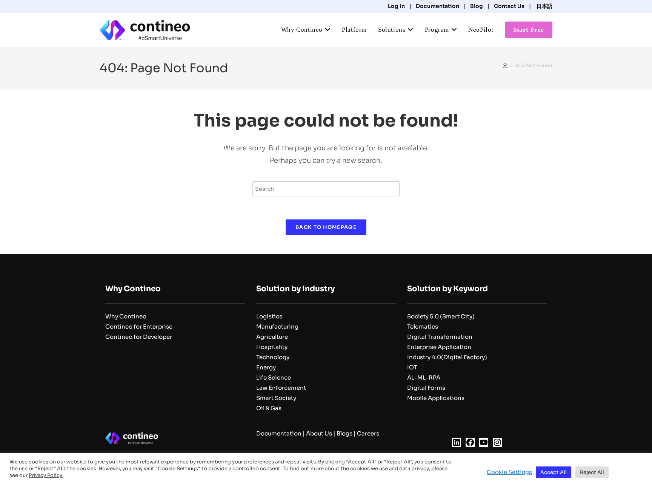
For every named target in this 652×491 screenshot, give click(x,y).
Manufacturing (277, 326)
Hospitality (272, 346)
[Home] (505, 65)
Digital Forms (426, 387)
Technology (272, 357)
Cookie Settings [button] (509, 472)
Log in (396, 6)
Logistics (269, 316)
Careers (368, 433)
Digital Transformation (439, 336)
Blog (476, 6)
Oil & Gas (268, 408)
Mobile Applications (435, 397)
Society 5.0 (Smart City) (441, 316)
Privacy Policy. (46, 475)
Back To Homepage (326, 227)
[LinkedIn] (456, 442)
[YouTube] (483, 442)
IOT (412, 367)
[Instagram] (497, 442)
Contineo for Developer (138, 336)
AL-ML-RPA (423, 377)
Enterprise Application (439, 346)
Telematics (422, 326)
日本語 (543, 6)
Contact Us (509, 6)
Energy (266, 367)
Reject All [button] (592, 472)
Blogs (344, 433)
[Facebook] (470, 442)
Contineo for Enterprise (138, 326)
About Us (319, 433)
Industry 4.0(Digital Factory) (447, 357)
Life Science (273, 377)
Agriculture (272, 336)
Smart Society (276, 397)
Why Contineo (125, 316)
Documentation (437, 6)
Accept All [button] (553, 472)
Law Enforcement (281, 387)
